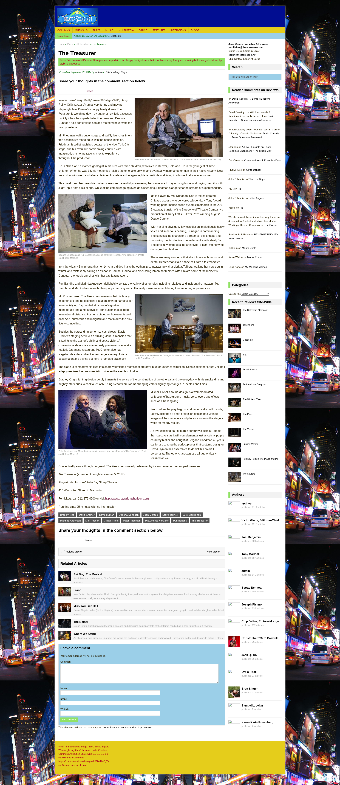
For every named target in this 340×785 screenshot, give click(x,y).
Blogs (195, 30)
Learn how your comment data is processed (127, 727)
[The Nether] (64, 626)
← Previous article (71, 551)
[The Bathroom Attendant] (234, 316)
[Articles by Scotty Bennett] (234, 594)
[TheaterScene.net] (170, 16)
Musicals (81, 30)
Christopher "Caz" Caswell (259, 638)
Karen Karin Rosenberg (257, 722)
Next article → (214, 551)
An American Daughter (254, 384)
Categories (234, 293)
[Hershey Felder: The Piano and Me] (234, 465)
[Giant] (64, 594)
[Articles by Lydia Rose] (234, 678)
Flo (239, 188)
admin (246, 570)
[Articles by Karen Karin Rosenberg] (234, 729)
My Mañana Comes (256, 266)
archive (99, 72)
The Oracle (270, 225)
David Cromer (87, 514)
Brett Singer (250, 688)
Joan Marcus (150, 514)
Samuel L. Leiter (252, 705)
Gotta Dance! (253, 169)
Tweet (89, 91)
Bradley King (67, 514)
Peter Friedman (132, 520)
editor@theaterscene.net (242, 54)
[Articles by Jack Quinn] (234, 662)
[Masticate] (234, 345)
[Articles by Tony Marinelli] (234, 561)
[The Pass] (234, 420)
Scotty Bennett (252, 587)
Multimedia (126, 30)
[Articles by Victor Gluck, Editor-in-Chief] (234, 527)
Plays (96, 30)
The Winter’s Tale (251, 399)
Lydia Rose (249, 671)
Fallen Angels (256, 198)
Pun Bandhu (180, 520)
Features (158, 30)
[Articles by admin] (234, 577)
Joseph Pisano (252, 604)
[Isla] (234, 360)
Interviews (178, 30)
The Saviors (249, 473)
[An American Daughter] (234, 390)
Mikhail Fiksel (110, 520)
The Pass (248, 414)
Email (63, 698)
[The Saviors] (234, 479)
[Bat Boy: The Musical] (64, 578)
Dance (143, 30)
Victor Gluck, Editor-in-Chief (260, 520)
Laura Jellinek (170, 514)
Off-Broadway (113, 72)
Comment (65, 661)
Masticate (97, 36)
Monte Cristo (249, 247)
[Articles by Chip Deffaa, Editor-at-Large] (234, 628)
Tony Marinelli (251, 554)
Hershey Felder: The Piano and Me (260, 459)
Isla (244, 354)
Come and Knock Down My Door (262, 160)
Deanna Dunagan (129, 514)
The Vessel (248, 429)
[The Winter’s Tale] (234, 405)
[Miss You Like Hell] (64, 610)
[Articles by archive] (234, 510)
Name (63, 688)
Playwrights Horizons (157, 520)
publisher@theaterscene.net (245, 47)
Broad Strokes (250, 369)
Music (109, 30)
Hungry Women (250, 444)
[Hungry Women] (234, 450)
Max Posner (92, 520)
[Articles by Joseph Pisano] (234, 611)
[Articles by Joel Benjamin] (234, 544)
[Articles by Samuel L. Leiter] (234, 712)
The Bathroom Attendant (255, 310)
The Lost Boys (256, 179)
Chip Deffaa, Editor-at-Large (260, 621)
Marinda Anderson (70, 520)
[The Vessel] (234, 435)
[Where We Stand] (64, 638)
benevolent (248, 325)
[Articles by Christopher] (234, 645)
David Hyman (106, 514)
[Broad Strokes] (234, 375)
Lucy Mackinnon (192, 514)
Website (64, 709)
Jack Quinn (249, 655)
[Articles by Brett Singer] (234, 695)
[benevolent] (234, 331)
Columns (63, 30)
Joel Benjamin (251, 537)
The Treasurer (200, 520)
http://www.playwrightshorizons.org (127, 498)
